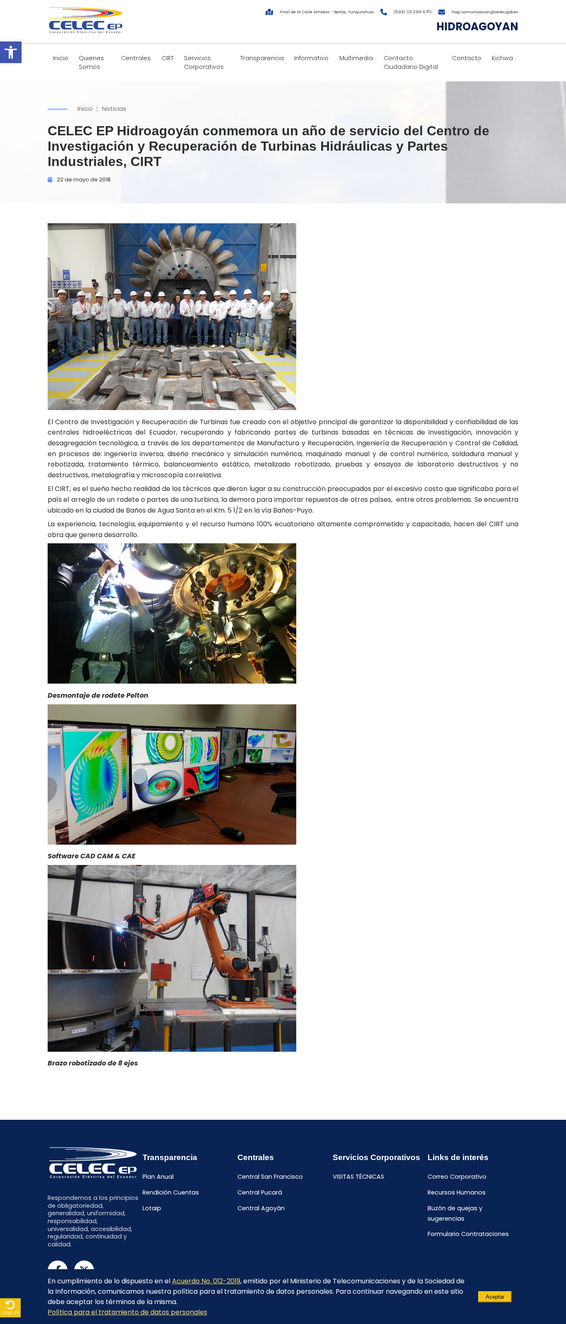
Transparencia (262, 58)
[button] (11, 52)
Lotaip (152, 1208)
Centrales (136, 58)
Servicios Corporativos (204, 62)
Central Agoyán (261, 1208)
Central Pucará (259, 1192)
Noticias (114, 109)
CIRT (168, 58)
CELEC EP (10, 1312)
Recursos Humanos (457, 1192)
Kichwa (502, 58)
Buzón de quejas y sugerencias (455, 1213)
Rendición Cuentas (171, 1192)
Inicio (60, 58)
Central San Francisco (270, 1177)
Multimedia (356, 58)
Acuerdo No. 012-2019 (206, 1281)
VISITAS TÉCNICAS (358, 1177)
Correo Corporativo (457, 1177)
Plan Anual (158, 1177)
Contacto (466, 58)
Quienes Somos (91, 62)
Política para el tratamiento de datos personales (127, 1312)
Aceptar (495, 1297)
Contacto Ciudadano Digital (411, 62)
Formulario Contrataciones (468, 1234)
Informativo (311, 58)
